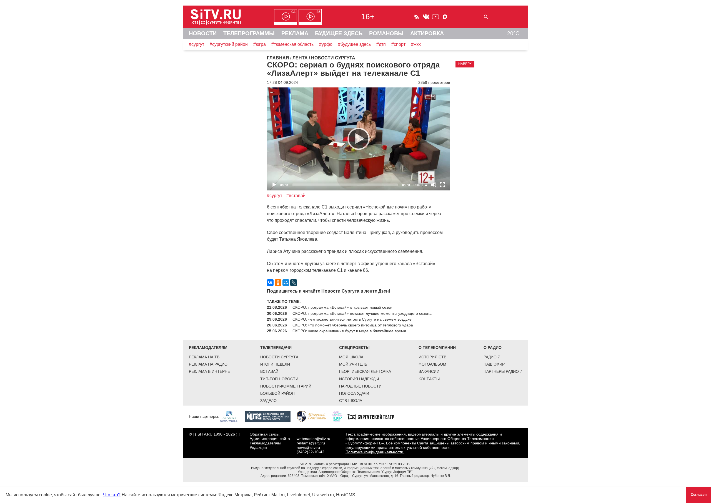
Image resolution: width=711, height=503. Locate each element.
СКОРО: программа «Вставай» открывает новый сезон (342, 307)
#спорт (398, 44)
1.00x (416, 185)
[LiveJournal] (293, 282)
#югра (259, 44)
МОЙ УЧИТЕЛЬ (353, 364)
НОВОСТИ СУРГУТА (279, 357)
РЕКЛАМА (294, 33)
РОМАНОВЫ (386, 33)
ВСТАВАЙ (269, 371)
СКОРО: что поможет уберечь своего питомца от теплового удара (352, 325)
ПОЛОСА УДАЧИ (354, 393)
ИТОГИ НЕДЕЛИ (275, 364)
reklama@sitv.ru (311, 443)
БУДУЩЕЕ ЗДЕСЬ (338, 33)
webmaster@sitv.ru (313, 438)
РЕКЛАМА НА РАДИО (208, 364)
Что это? (112, 494)
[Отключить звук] (433, 184)
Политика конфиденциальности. (375, 452)
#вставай (296, 195)
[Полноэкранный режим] (442, 184)
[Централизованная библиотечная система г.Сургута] (270, 416)
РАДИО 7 (492, 357)
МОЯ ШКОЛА (351, 357)
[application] (358, 138)
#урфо (325, 44)
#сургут (196, 44)
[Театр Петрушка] (339, 416)
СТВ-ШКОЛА (350, 400)
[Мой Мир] (285, 282)
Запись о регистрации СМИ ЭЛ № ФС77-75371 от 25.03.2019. (362, 464)
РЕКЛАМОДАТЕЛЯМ (208, 347)
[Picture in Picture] (424, 184)
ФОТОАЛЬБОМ (432, 364)
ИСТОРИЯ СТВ (432, 357)
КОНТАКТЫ (429, 379)
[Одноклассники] (278, 282)
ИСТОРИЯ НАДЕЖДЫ (359, 379)
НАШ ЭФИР (494, 364)
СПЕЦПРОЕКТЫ (354, 347)
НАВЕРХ (465, 64)
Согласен (699, 495)
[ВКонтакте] (270, 282)
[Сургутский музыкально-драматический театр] (373, 416)
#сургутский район (229, 44)
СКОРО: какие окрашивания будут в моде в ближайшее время (349, 331)
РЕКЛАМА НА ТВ (204, 357)
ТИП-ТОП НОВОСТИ (279, 379)
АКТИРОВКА (427, 33)
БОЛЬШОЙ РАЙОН (277, 393)
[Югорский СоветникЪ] (314, 416)
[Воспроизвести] (358, 139)
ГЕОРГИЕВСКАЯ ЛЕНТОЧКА (365, 371)
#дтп (381, 44)
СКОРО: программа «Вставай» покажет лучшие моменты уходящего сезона (362, 313)
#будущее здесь (354, 44)
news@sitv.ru (308, 447)
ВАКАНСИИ (429, 371)
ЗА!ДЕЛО (268, 400)
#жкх (416, 44)
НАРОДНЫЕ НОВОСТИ (360, 386)
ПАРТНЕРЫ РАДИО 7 (503, 371)
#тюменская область (292, 44)
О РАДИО (493, 347)
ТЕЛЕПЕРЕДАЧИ (276, 347)
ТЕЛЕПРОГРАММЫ (249, 33)
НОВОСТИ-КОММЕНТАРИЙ (285, 386)
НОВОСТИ (203, 33)
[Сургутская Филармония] (232, 416)
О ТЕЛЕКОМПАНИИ (437, 347)
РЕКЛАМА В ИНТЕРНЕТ (210, 371)
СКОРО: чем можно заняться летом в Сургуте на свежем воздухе (352, 319)
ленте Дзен (376, 291)
